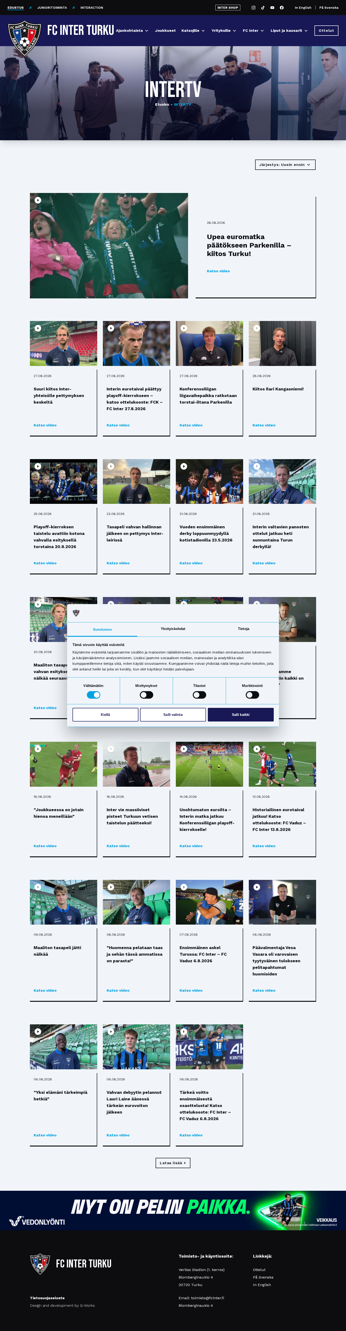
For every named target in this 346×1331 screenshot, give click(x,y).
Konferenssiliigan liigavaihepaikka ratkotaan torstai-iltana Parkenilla (208, 395)
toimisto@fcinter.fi (207, 1298)
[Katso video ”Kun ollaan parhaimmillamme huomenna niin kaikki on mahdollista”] (282, 619)
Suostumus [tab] (102, 629)
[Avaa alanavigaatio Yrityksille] (234, 31)
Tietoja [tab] (243, 629)
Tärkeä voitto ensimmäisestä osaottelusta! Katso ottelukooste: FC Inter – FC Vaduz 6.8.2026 (205, 1105)
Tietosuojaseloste (47, 1298)
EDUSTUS (16, 7)
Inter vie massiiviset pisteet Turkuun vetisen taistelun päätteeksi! (132, 816)
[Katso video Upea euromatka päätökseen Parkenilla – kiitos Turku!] (109, 245)
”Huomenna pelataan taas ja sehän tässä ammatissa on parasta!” (135, 954)
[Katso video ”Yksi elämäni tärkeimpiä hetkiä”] (63, 1046)
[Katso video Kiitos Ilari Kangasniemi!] (282, 343)
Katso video (218, 271)
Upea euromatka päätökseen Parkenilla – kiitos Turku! (249, 245)
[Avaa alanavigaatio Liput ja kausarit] (306, 31)
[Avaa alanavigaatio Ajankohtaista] (146, 31)
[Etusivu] (25, 29)
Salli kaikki (240, 715)
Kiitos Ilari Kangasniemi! (278, 388)
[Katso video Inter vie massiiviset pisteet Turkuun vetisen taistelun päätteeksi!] (136, 764)
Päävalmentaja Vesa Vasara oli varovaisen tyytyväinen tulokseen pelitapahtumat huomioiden (276, 960)
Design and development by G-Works (62, 1305)
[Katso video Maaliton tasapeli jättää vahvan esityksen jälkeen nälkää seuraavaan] (63, 619)
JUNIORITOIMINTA (52, 7)
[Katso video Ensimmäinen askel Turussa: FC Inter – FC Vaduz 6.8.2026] (209, 902)
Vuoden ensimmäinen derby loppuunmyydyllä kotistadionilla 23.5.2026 (206, 533)
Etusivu (162, 104)
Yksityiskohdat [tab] (173, 629)
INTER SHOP (227, 7)
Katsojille (190, 30)
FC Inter (250, 30)
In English (303, 7)
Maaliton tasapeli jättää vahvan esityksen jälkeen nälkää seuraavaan (60, 671)
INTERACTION (91, 7)
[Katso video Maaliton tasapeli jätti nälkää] (63, 902)
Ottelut (259, 1269)
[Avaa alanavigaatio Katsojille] (203, 31)
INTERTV (181, 104)
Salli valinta (172, 715)
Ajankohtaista (129, 30)
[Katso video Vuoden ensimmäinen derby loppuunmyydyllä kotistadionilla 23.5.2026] (209, 481)
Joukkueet (165, 30)
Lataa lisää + (173, 1163)
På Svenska (328, 7)
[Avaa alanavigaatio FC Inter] (262, 31)
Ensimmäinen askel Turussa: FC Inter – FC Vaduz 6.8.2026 (203, 954)
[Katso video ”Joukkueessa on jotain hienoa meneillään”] (63, 764)
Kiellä (105, 715)
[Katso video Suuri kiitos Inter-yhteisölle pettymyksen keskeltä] (63, 343)
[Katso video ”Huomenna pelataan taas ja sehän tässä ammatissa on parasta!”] (136, 902)
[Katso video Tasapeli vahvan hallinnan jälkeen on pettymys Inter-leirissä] (136, 481)
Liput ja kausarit (286, 30)
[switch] (146, 695)
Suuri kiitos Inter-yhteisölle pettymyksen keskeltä (59, 395)
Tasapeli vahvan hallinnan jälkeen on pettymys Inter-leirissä (135, 533)
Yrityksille (221, 30)
